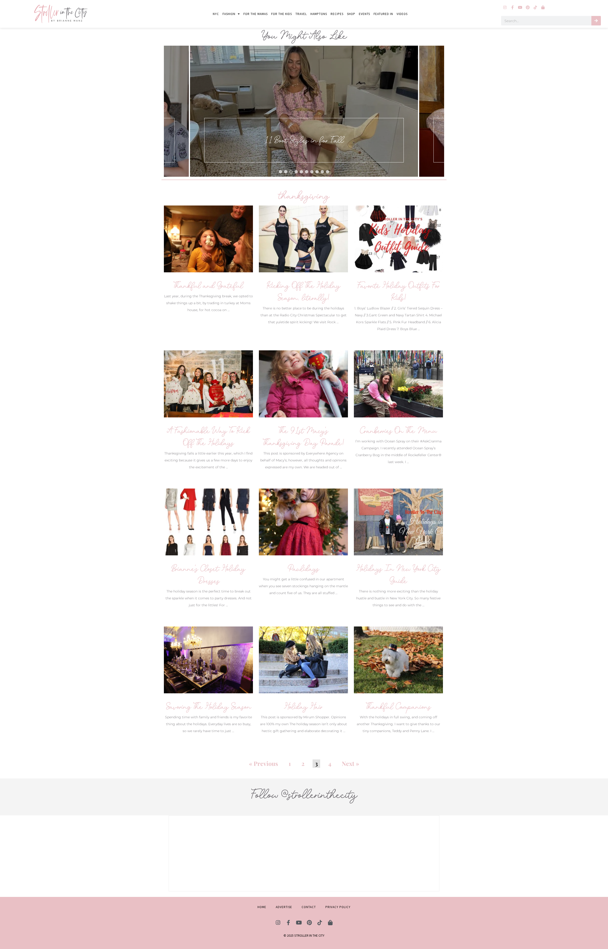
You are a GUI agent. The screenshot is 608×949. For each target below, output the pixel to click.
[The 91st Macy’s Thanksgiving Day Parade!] (303, 383)
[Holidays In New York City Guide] (398, 521)
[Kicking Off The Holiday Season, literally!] (303, 238)
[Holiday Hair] (303, 659)
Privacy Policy (338, 907)
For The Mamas (255, 14)
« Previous (263, 763)
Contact (309, 907)
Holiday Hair (303, 706)
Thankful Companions (398, 706)
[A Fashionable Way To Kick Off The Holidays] (208, 383)
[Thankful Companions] (398, 659)
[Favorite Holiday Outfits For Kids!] (398, 238)
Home (261, 907)
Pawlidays (303, 568)
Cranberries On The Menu (398, 430)
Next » (350, 763)
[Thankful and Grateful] (208, 238)
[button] (304, 111)
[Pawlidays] (303, 521)
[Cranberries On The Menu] (398, 383)
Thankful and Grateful (208, 285)
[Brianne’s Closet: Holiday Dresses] (208, 521)
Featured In (383, 14)
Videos (402, 14)
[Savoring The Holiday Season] (208, 659)
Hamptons (318, 14)
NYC (216, 14)
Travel (301, 14)
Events (364, 14)
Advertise (284, 907)
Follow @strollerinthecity (304, 794)
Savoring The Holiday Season (208, 706)
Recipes (337, 14)
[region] (304, 111)
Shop (351, 14)
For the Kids (281, 14)
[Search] (596, 20)
